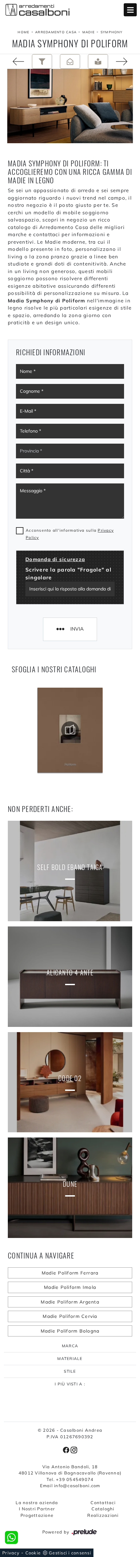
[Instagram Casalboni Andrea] (74, 1449)
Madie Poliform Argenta (70, 1302)
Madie (88, 32)
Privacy (11, 1552)
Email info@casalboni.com (70, 1485)
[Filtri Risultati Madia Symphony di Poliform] (42, 61)
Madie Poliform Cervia (70, 1316)
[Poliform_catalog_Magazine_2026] (70, 730)
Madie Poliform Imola (70, 1287)
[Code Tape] (14, 61)
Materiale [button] (69, 1358)
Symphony (111, 32)
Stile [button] (70, 1371)
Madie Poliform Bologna (70, 1331)
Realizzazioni (103, 1515)
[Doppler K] (126, 61)
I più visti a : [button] (70, 1383)
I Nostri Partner (37, 1508)
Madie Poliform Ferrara (70, 1273)
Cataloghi (102, 1508)
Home (23, 32)
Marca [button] (70, 1345)
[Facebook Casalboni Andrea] (67, 1449)
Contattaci (103, 1502)
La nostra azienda (37, 1502)
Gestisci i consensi (70, 1552)
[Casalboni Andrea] (70, 10)
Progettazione (37, 1515)
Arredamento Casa (56, 32)
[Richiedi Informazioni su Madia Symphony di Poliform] (70, 61)
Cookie (33, 1552)
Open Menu (130, 9)
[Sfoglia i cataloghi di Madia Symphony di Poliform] (98, 61)
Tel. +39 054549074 (70, 1479)
